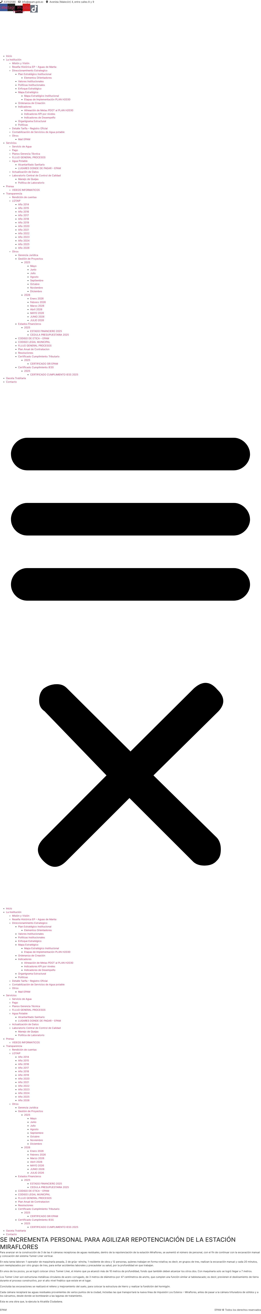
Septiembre (36, 280)
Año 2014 (23, 204)
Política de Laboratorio (31, 182)
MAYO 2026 (37, 312)
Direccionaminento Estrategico (29, 70)
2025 (27, 262)
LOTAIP (16, 200)
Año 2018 (23, 218)
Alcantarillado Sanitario (31, 164)
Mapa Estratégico (28, 92)
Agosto (34, 276)
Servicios (11, 142)
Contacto (11, 381)
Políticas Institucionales (31, 84)
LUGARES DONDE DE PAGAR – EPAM (39, 168)
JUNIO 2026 (37, 316)
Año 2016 (23, 211)
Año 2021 (23, 229)
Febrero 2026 (38, 302)
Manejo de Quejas (28, 179)
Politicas (23, 124)
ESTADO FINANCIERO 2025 (46, 331)
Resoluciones (25, 352)
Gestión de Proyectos (30, 258)
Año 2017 (23, 215)
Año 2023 (23, 236)
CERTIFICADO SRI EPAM (44, 363)
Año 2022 (23, 233)
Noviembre (36, 287)
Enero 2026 (37, 298)
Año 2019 (23, 222)
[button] (130, 645)
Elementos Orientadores (38, 77)
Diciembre (36, 291)
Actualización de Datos (25, 171)
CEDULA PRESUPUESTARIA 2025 (49, 334)
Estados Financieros (29, 323)
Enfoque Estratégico (30, 88)
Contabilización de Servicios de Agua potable (38, 131)
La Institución (13, 59)
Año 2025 (23, 244)
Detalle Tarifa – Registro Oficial (30, 128)
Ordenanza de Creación (31, 103)
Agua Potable (19, 160)
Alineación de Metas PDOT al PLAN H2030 (48, 110)
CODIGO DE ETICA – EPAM (33, 338)
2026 (27, 294)
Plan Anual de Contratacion (33, 349)
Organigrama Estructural (32, 121)
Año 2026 (23, 247)
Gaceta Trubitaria (16, 378)
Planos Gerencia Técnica (26, 153)
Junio (33, 269)
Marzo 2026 (37, 305)
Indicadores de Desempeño (39, 117)
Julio (33, 273)
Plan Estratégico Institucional (34, 74)
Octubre (34, 284)
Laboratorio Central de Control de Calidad (36, 175)
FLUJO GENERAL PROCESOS (28, 157)
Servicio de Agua (22, 146)
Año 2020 (23, 226)
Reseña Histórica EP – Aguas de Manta (34, 66)
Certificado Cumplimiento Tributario (39, 356)
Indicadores (24, 106)
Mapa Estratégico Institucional (41, 95)
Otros (15, 135)
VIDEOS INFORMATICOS (26, 189)
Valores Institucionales (31, 81)
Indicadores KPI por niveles (39, 113)
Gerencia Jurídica (28, 255)
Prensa (10, 186)
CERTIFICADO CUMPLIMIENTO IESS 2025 (54, 374)
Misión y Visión (20, 63)
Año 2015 (23, 207)
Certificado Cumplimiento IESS (36, 367)
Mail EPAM (24, 139)
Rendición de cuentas (24, 197)
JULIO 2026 (37, 320)
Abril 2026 (36, 309)
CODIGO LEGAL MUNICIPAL (34, 341)
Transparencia (14, 193)
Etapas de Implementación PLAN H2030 (47, 99)
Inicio (9, 55)
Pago (15, 150)
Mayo (33, 265)
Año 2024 (23, 240)
